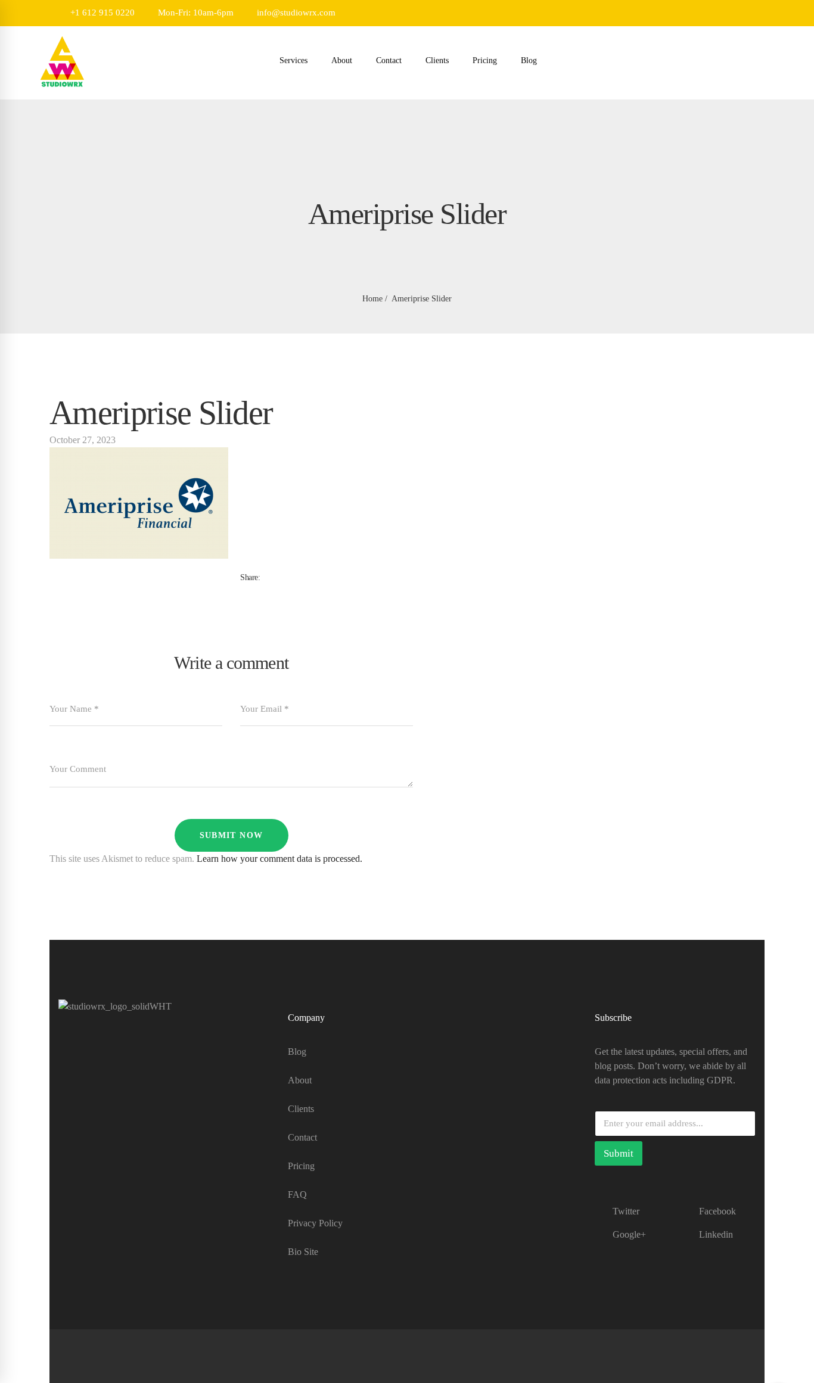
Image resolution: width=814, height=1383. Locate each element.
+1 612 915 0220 (101, 12)
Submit (618, 1153)
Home (372, 298)
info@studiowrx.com (294, 12)
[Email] (281, 590)
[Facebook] (243, 590)
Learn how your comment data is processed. (279, 859)
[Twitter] (253, 590)
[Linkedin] (272, 590)
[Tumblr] (262, 590)
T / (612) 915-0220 (94, 1120)
